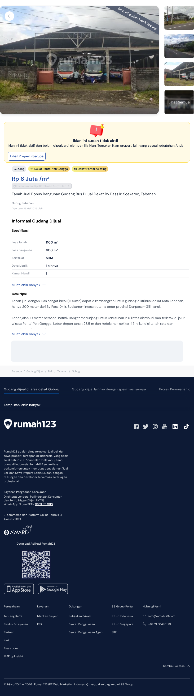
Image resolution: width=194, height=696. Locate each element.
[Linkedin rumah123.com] (175, 426)
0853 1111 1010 (44, 504)
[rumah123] (30, 425)
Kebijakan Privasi (80, 616)
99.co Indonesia (122, 616)
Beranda (17, 371)
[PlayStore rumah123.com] (53, 589)
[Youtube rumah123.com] (165, 426)
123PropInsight (13, 656)
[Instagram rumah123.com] (155, 426)
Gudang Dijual (34, 371)
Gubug (76, 371)
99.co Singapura (122, 624)
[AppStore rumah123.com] (19, 589)
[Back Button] (9, 16)
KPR (39, 624)
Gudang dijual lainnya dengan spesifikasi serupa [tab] (109, 389)
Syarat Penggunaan (82, 624)
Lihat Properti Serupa (27, 156)
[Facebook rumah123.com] (136, 426)
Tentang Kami (13, 616)
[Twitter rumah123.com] (146, 426)
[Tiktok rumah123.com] (186, 426)
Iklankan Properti (48, 616)
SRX (114, 632)
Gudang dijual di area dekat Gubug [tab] (31, 389)
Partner (8, 632)
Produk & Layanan (16, 624)
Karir (7, 640)
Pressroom (11, 648)
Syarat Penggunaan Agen (85, 632)
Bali (50, 371)
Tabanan (62, 371)
